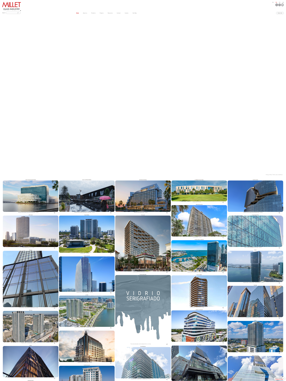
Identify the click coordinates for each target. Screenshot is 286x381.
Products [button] (93, 13)
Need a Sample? (278, 378)
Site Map (135, 13)
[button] (23, 94)
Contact (119, 13)
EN (276, 2)
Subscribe (280, 13)
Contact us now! (279, 379)
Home (77, 13)
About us (85, 13)
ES (273, 2)
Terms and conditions (278, 174)
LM (283, 2)
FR (279, 2)
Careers (126, 13)
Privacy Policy (269, 174)
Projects (102, 13)
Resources (110, 13)
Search (3, 12)
